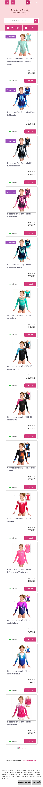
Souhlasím (36, 782)
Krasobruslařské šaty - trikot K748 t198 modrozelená (21, 266)
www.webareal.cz (30, 760)
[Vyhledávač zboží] (21, 748)
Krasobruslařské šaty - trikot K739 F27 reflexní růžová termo (21, 570)
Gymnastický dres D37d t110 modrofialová (19, 621)
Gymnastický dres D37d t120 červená (19, 520)
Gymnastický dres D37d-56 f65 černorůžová (19, 418)
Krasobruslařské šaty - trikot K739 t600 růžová (21, 723)
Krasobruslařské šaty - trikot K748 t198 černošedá (21, 164)
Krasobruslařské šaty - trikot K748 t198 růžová (21, 215)
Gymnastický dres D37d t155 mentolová (19, 316)
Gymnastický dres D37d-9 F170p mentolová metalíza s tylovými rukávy (20, 61)
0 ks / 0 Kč (34, 3)
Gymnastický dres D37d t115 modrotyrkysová (19, 672)
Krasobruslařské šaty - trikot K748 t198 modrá (21, 113)
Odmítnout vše (24, 782)
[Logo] (20, 11)
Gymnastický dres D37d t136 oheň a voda (21, 469)
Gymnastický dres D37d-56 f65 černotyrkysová (19, 367)
